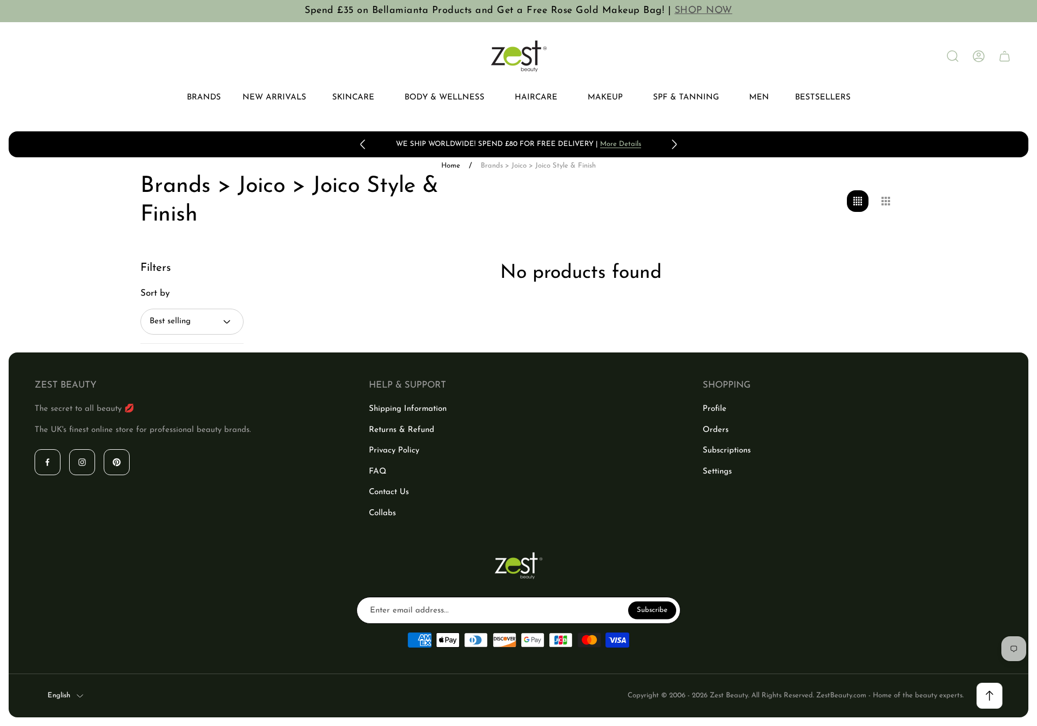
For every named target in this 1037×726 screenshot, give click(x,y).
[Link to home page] (518, 566)
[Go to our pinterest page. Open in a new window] (117, 462)
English (59, 695)
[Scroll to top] (989, 696)
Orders (716, 430)
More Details (620, 144)
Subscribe (652, 610)
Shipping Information (408, 409)
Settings (717, 472)
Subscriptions (727, 451)
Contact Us (389, 492)
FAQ (377, 472)
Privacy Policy (394, 451)
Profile (714, 409)
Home (450, 165)
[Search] (953, 56)
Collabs (382, 513)
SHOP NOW (703, 11)
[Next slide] (674, 144)
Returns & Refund (401, 430)
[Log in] (979, 56)
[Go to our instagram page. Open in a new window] (82, 462)
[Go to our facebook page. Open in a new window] (47, 462)
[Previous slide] (362, 144)
